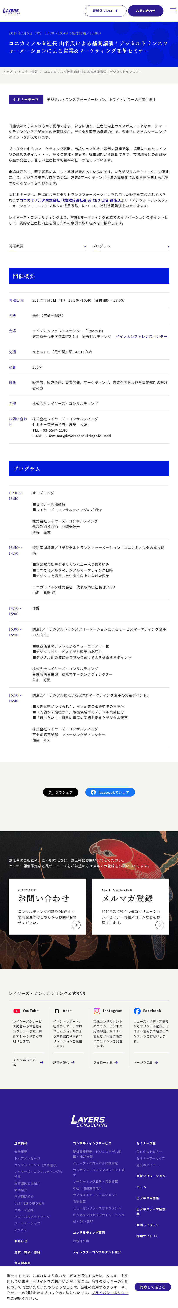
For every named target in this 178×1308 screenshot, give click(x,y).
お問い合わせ (145, 10)
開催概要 (16, 245)
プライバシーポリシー (110, 1292)
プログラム (101, 245)
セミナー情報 (28, 71)
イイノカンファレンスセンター (141, 336)
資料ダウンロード (106, 10)
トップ (8, 71)
